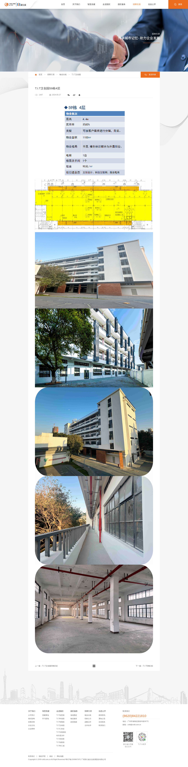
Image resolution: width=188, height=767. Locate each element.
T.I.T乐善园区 (61, 732)
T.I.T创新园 (60, 742)
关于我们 (76, 4)
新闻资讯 (102, 715)
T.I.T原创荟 (60, 739)
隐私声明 (42, 756)
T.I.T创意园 (60, 715)
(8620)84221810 (134, 716)
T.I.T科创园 (60, 719)
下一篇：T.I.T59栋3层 (144, 666)
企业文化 (31, 725)
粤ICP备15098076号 (73, 759)
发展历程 (31, 722)
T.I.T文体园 (60, 725)
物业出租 (63, 74)
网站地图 (60, 756)
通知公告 (102, 719)
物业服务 (73, 719)
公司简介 (31, 715)
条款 (51, 756)
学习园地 (45, 719)
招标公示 (88, 719)
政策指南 (73, 722)
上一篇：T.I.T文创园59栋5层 (46, 666)
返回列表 (152, 74)
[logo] (15, 4)
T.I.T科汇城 (60, 746)
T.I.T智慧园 (60, 722)
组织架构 (31, 719)
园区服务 (122, 4)
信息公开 (152, 4)
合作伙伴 (88, 725)
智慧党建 (91, 4)
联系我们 (102, 725)
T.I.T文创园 (76, 74)
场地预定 (73, 715)
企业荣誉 (31, 729)
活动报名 (102, 722)
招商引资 (137, 4)
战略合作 (88, 722)
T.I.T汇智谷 (60, 729)
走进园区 (106, 4)
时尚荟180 (60, 736)
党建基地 (45, 715)
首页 (63, 4)
